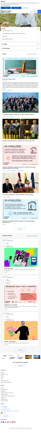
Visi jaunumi (20, 228)
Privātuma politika (4, 389)
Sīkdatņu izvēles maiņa (4, 400)
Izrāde (6, 272)
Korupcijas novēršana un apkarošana (7, 392)
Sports (8, 116)
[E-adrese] (3, 413)
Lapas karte (3, 397)
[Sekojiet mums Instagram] (8, 422)
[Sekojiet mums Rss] (14, 422)
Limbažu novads (9, 90)
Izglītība (4, 90)
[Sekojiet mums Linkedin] (12, 422)
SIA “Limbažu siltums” (20, 170)
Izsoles (2, 379)
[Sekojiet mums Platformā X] (6, 422)
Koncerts (6, 344)
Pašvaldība (2, 372)
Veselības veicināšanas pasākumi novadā (7, 395)
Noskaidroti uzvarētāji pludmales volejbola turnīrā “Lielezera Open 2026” (18, 140)
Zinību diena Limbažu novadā (8, 79)
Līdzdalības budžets (4, 399)
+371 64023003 (5, 406)
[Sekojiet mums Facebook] (1, 422)
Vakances (2, 375)
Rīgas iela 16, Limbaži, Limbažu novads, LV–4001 (10, 411)
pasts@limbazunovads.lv (6, 409)
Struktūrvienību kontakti (5, 380)
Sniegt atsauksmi (20, 365)
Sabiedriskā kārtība (4, 394)
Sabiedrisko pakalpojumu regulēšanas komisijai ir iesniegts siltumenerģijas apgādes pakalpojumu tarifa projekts (19, 167)
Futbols (12, 116)
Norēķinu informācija (4, 374)
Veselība (6, 309)
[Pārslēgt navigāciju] (39, 11)
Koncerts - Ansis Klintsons (10, 341)
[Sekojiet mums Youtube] (3, 422)
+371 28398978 (4, 407)
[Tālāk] (39, 357)
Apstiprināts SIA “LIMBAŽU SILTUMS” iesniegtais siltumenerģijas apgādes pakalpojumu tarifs (18, 221)
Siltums (8, 170)
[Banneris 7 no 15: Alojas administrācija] (12, 356)
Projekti (2, 377)
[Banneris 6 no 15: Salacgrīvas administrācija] (4, 356)
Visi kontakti (6, 415)
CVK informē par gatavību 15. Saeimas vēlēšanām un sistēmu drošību (17, 194)
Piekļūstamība (3, 391)
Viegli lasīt (2, 387)
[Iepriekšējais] (2, 357)
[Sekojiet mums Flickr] (10, 422)
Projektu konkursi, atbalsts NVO (6, 382)
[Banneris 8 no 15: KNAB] (20, 356)
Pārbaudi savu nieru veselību (10, 304)
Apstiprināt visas (16, 7)
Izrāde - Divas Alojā (8, 268)
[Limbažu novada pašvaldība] (7, 11)
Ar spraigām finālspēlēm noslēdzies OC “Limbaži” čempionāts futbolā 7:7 (18, 114)
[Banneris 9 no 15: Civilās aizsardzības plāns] (28, 356)
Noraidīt (5, 7)
